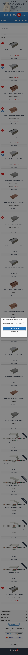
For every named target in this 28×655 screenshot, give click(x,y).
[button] (14, 335)
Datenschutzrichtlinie (13, 325)
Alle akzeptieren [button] (14, 328)
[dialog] (14, 327)
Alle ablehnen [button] (14, 331)
